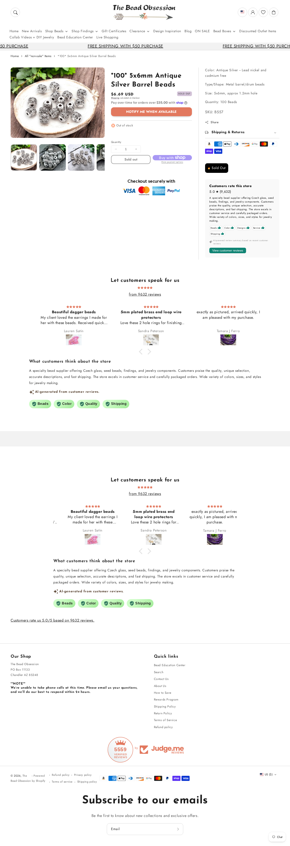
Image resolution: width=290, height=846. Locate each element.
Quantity (116, 142)
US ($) (269, 774)
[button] (15, 12)
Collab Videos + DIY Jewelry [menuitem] (32, 37)
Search (158, 672)
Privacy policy (83, 775)
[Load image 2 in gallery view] (52, 157)
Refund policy (163, 727)
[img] (145, 287)
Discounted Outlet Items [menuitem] (257, 31)
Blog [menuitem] (187, 31)
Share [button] (214, 122)
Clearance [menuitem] (137, 31)
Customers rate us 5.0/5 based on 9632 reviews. (52, 620)
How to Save (162, 693)
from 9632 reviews (145, 294)
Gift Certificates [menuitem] (114, 31)
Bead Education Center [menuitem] (75, 37)
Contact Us (161, 679)
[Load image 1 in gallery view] (24, 157)
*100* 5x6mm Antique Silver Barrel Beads (87, 56)
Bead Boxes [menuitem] (222, 31)
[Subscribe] (178, 829)
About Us (160, 686)
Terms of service (62, 782)
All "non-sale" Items (38, 56)
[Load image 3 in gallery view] (81, 157)
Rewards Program (166, 699)
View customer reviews (227, 250)
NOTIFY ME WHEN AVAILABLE (151, 111)
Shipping (115, 97)
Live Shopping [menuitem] (107, 37)
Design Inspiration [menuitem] (167, 31)
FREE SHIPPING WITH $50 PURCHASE (101, 46)
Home (15, 56)
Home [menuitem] (14, 31)
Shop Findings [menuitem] (83, 31)
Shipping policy (87, 782)
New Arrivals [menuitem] (32, 31)
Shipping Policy (165, 706)
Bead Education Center (170, 665)
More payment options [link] (172, 162)
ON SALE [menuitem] (202, 31)
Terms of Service (165, 720)
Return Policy (163, 713)
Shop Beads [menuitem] (54, 31)
